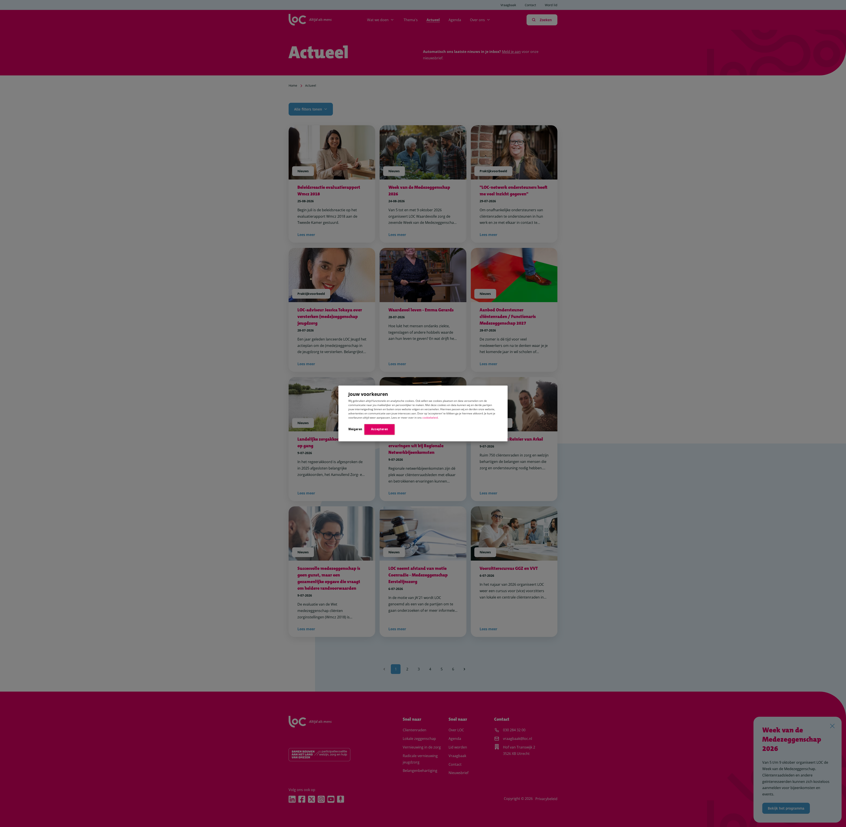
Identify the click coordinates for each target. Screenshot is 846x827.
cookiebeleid (430, 417)
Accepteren (379, 429)
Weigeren (355, 429)
